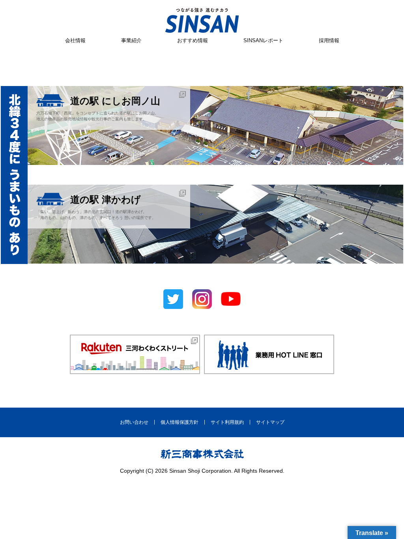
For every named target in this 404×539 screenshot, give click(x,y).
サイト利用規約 (227, 422)
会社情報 (75, 40)
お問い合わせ (134, 422)
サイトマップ (270, 422)
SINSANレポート (263, 40)
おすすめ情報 (192, 40)
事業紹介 (131, 40)
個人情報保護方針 (179, 422)
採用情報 (329, 40)
